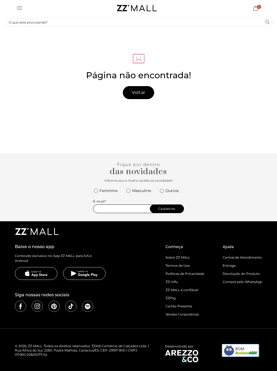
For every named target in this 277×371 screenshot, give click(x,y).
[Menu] (19, 8)
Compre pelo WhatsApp (242, 282)
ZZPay (171, 298)
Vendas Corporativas (182, 314)
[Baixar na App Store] (36, 273)
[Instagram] (37, 306)
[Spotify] (87, 306)
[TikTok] (71, 306)
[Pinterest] (54, 306)
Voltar (138, 92)
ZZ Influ (172, 282)
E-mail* (99, 201)
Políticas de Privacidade (185, 274)
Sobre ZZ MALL (178, 257)
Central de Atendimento (242, 257)
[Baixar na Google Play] (84, 273)
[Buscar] (267, 21)
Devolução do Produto (241, 274)
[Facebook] (20, 306)
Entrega (229, 265)
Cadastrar (167, 209)
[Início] (136, 8)
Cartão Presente (179, 306)
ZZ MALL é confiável (182, 290)
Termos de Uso (178, 265)
